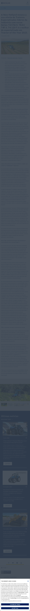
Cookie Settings (15, 604)
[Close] (28, 581)
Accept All (15, 608)
